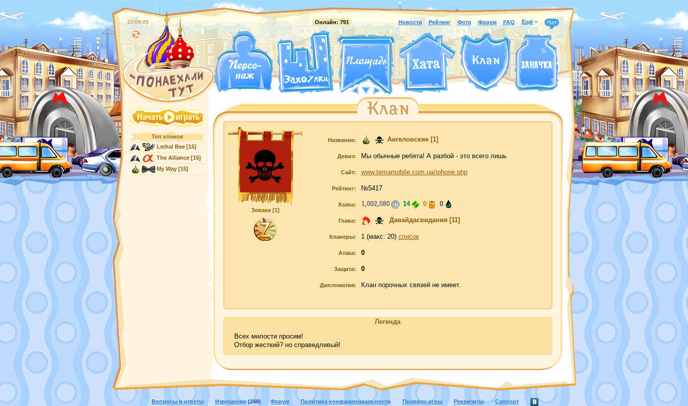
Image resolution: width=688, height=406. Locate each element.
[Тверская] (347, 89)
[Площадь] (366, 64)
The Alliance (173, 158)
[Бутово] (366, 89)
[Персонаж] (243, 62)
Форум (487, 22)
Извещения (230, 401)
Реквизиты (469, 401)
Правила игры (422, 401)
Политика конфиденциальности (346, 401)
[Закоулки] (305, 62)
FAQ (509, 22)
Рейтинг (440, 22)
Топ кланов (167, 136)
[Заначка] (536, 63)
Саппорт (507, 401)
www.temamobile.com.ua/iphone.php (414, 172)
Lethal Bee (171, 147)
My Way (167, 169)
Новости (410, 22)
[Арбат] (384, 89)
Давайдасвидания (417, 220)
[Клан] (485, 62)
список (408, 236)
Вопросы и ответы (177, 401)
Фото (464, 22)
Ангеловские (408, 139)
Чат (552, 22)
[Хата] (427, 63)
